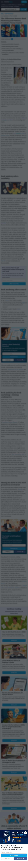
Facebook (19, 858)
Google (6, 858)
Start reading (14, 855)
